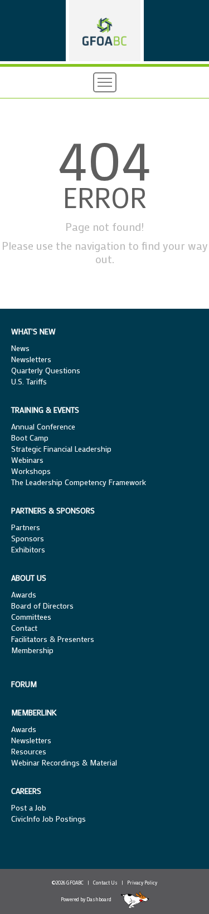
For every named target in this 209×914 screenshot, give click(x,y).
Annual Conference (43, 426)
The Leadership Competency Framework (78, 482)
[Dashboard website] (131, 899)
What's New (33, 331)
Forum (24, 684)
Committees (31, 616)
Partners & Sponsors (53, 510)
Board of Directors (42, 605)
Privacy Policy (142, 883)
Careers (26, 790)
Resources (28, 751)
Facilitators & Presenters (52, 639)
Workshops (31, 471)
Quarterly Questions (45, 370)
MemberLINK (34, 712)
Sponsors (27, 538)
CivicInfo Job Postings (48, 818)
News (20, 348)
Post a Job (28, 807)
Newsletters (31, 359)
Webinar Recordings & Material (64, 762)
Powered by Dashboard (86, 899)
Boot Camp (29, 437)
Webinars (27, 459)
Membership (32, 650)
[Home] (104, 30)
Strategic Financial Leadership (61, 448)
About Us (28, 577)
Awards (23, 594)
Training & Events (45, 409)
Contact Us (105, 883)
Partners (25, 527)
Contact (24, 627)
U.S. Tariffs (29, 381)
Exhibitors (28, 549)
